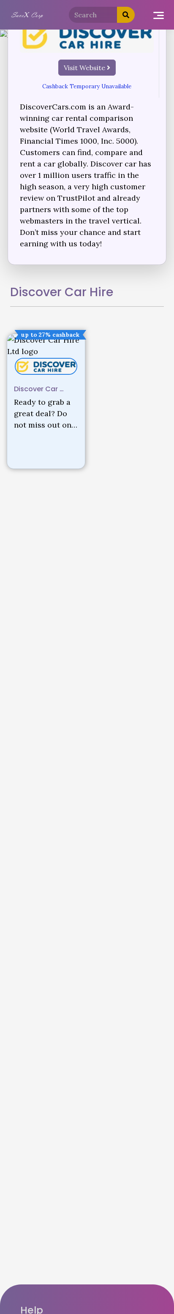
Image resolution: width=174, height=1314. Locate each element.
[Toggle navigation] (158, 15)
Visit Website (85, 67)
